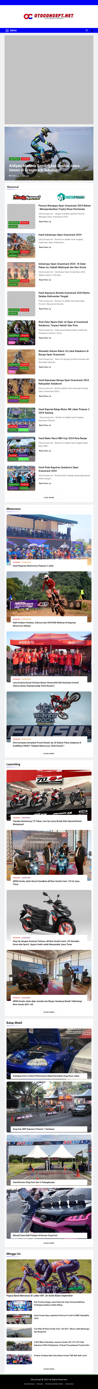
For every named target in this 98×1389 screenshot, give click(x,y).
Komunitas (13, 339)
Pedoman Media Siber (54, 1384)
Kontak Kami (29, 1384)
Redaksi (40, 1384)
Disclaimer (69, 1384)
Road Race (23, 430)
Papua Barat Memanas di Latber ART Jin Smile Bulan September (40, 1295)
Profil (11, 343)
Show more (49, 754)
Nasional (13, 226)
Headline (25, 159)
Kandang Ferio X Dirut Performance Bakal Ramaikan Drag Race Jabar (46, 1076)
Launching (25, 818)
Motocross (26, 562)
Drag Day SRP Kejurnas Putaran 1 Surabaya (33, 1129)
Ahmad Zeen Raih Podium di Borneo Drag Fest (35, 1235)
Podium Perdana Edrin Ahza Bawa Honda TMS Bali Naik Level (60, 1355)
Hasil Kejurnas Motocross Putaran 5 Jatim (33, 566)
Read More (43, 221)
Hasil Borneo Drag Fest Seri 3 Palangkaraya (34, 1182)
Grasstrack (14, 159)
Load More (49, 497)
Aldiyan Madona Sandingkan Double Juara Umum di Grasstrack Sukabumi (44, 168)
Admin (13, 175)
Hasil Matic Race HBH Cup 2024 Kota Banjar (63, 438)
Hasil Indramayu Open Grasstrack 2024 (60, 234)
